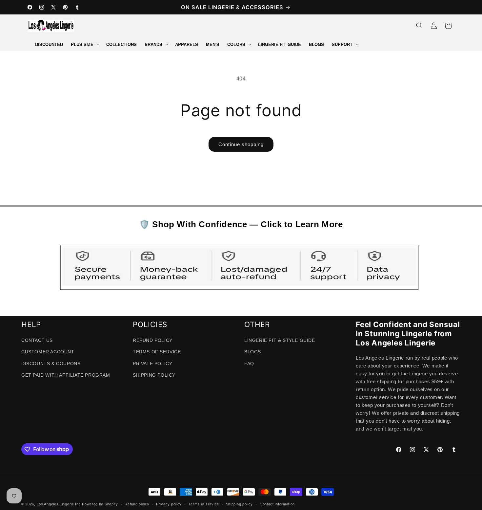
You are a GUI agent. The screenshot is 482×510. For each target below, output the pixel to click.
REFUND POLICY (152, 340)
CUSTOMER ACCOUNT (47, 351)
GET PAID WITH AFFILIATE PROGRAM (65, 374)
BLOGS (252, 351)
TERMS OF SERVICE (157, 351)
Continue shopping (241, 144)
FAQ (249, 363)
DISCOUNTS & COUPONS (50, 363)
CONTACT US (37, 340)
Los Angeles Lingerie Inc (59, 504)
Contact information (277, 504)
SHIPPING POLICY (154, 374)
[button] (84, 44)
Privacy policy (169, 504)
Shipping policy (239, 504)
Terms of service (204, 504)
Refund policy (137, 504)
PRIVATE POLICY (152, 363)
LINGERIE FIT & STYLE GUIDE (279, 340)
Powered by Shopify (100, 504)
